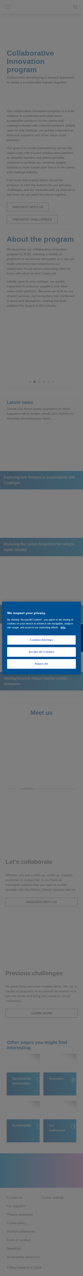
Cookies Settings (41, 639)
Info (63, 627)
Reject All (41, 663)
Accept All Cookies (41, 651)
